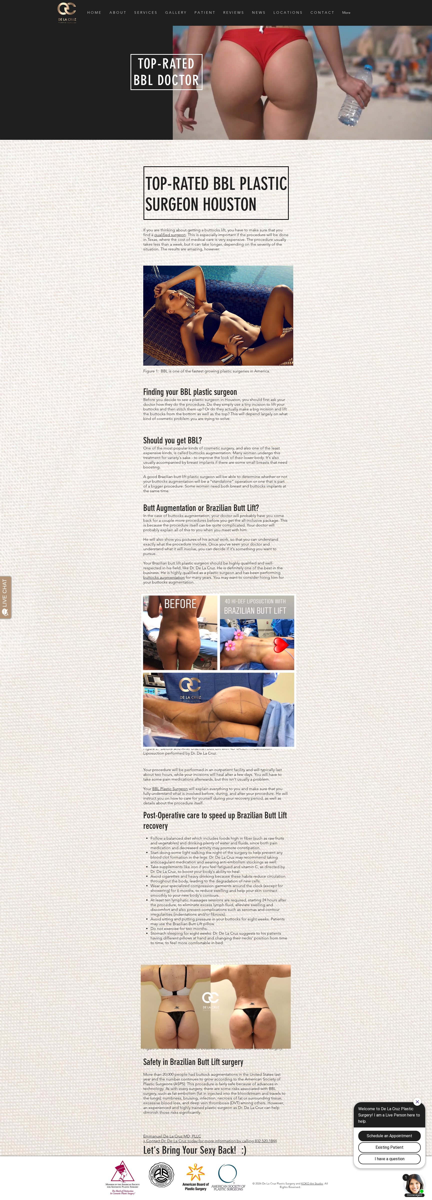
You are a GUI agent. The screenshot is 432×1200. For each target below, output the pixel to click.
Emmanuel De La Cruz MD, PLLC (172, 1136)
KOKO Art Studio (312, 1183)
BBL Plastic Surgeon (170, 788)
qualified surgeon (170, 234)
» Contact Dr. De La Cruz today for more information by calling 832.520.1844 (210, 1140)
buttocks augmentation (164, 577)
